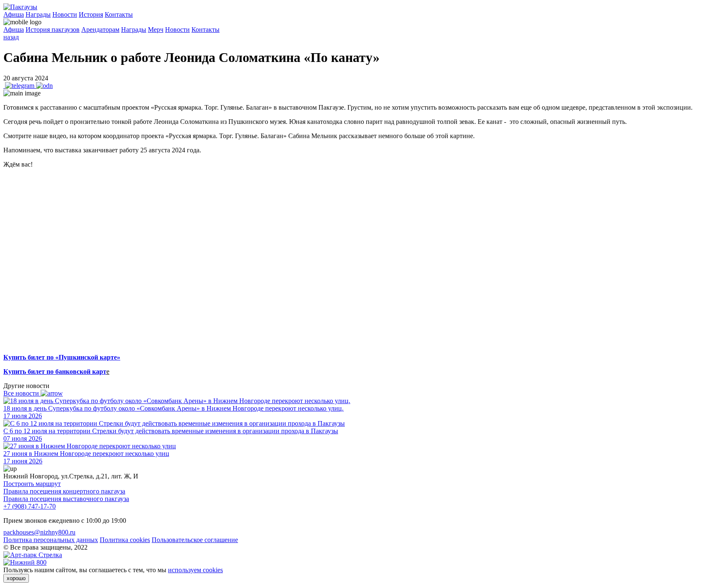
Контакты (119, 14)
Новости (64, 14)
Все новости (22, 393)
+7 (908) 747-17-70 (29, 506)
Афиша (13, 14)
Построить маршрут (32, 483)
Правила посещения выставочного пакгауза (66, 498)
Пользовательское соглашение (195, 539)
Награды (38, 14)
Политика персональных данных (50, 539)
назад (11, 37)
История (91, 14)
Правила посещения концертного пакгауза (64, 491)
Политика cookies (125, 539)
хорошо (16, 578)
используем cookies (195, 569)
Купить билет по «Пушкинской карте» (61, 357)
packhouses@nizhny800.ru (39, 532)
